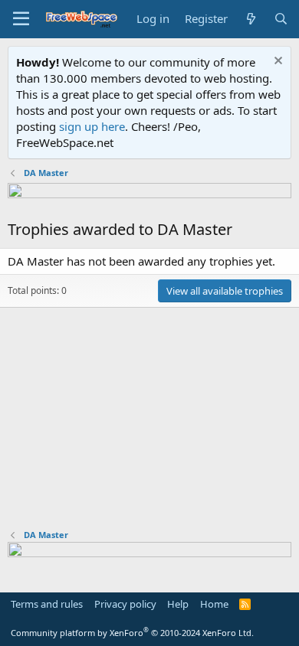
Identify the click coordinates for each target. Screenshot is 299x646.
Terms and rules (47, 604)
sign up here (92, 126)
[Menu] (21, 19)
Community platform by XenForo (132, 632)
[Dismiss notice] (276, 62)
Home (214, 604)
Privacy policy (125, 604)
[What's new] (250, 19)
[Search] (281, 19)
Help (178, 604)
